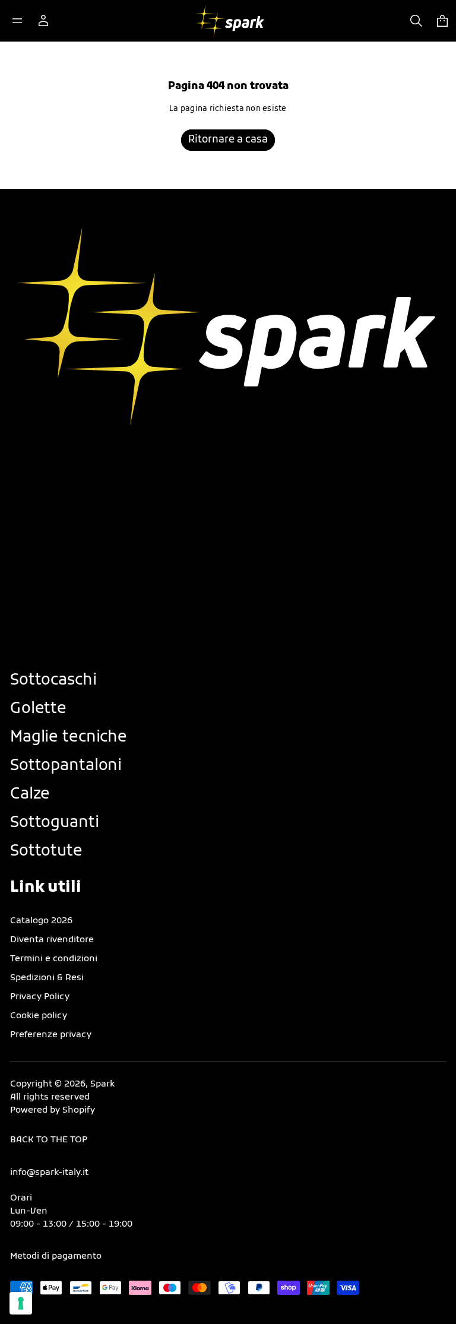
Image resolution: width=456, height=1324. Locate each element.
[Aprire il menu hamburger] (17, 21)
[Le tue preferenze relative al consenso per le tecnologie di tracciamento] (21, 1303)
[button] (416, 21)
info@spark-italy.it (49, 1173)
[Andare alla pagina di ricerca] (416, 21)
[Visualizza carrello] (442, 21)
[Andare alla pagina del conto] (43, 21)
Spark (102, 1084)
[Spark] (230, 21)
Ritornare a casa (228, 140)
